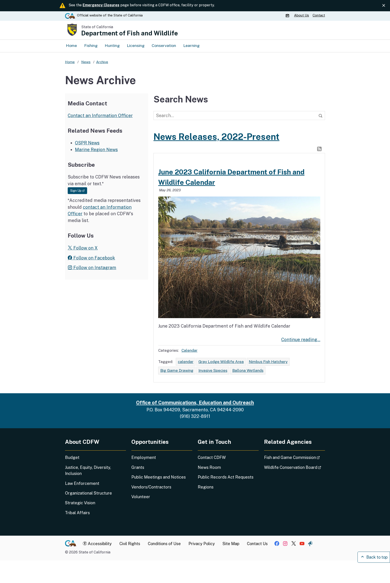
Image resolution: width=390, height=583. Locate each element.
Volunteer (140, 496)
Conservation (164, 45)
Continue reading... (300, 339)
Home (71, 45)
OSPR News (87, 142)
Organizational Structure (88, 493)
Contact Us (257, 543)
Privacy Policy (201, 543)
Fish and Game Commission (294, 457)
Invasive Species (212, 370)
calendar (185, 361)
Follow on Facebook (93, 257)
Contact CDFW (212, 457)
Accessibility (99, 543)
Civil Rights (129, 543)
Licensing (135, 45)
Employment (143, 457)
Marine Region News (96, 149)
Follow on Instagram (94, 267)
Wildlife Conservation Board (294, 467)
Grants (137, 467)
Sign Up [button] (78, 190)
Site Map (231, 543)
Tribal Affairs (77, 512)
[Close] (384, 5)
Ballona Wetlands (247, 370)
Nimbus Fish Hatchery (268, 361)
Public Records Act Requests (225, 477)
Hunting (112, 45)
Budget (72, 457)
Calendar (189, 350)
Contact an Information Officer (100, 115)
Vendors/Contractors (151, 487)
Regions (206, 487)
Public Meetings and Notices (158, 477)
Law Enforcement (82, 483)
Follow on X (85, 247)
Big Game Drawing (176, 370)
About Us (301, 15)
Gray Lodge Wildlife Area (221, 361)
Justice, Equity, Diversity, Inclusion (88, 470)
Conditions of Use (164, 543)
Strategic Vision (80, 502)
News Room (209, 467)
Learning (191, 45)
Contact (319, 15)
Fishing (91, 45)
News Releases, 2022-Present (216, 137)
